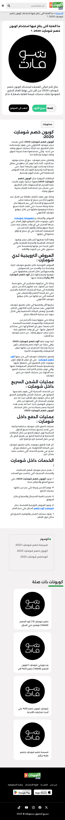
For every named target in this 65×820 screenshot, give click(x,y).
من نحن (53, 785)
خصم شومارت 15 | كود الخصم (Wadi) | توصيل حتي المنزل (34, 623)
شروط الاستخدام (31, 785)
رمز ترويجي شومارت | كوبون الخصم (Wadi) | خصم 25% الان (33, 667)
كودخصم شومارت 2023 (34, 556)
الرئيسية (59, 13)
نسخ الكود (39, 108)
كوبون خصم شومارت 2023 (32, 550)
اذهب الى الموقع (19, 108)
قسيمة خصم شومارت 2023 (31, 544)
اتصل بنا (44, 785)
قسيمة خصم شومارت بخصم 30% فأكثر (34, 754)
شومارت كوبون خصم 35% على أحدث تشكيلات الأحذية (33, 710)
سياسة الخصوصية (15, 785)
